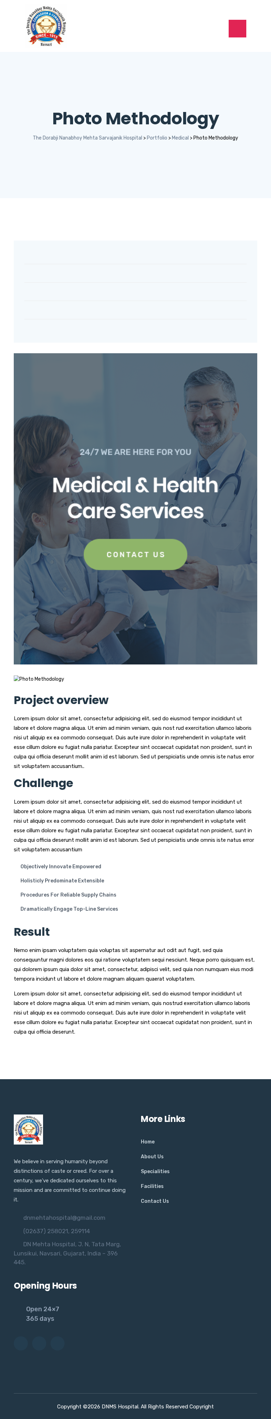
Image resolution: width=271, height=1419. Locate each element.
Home (148, 1142)
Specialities (155, 1172)
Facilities (152, 1186)
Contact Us (155, 1201)
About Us (152, 1157)
